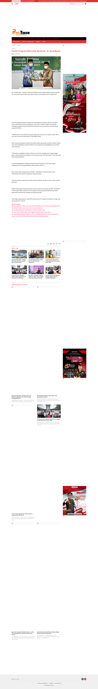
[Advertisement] (49, 17)
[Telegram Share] (57, 244)
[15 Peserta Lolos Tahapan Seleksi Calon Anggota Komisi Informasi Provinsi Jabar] (19, 269)
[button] (82, 4)
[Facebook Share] (48, 244)
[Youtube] (85, 679)
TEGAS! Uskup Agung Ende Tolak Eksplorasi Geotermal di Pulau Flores (28, 210)
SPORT (43, 41)
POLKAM (38, 38)
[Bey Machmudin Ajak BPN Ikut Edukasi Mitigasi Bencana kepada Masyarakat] (53, 269)
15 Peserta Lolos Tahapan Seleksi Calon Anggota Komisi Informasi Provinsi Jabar (31, 212)
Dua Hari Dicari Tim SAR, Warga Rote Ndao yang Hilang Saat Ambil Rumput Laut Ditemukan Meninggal (48, 1)
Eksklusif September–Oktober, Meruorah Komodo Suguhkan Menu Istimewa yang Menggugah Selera (36, 206)
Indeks (16, 3)
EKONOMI (26, 38)
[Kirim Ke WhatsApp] (60, 244)
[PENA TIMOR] (21, 32)
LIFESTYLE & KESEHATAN (28, 41)
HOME (14, 38)
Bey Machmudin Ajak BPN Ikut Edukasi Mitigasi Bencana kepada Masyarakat (30, 216)
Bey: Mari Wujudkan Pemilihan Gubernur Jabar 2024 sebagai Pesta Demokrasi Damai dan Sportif (35, 214)
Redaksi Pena (17, 53)
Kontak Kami (58, 683)
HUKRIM (32, 38)
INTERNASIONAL (16, 41)
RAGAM (13, 48)
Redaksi (51, 683)
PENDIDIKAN (55, 38)
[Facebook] (82, 679)
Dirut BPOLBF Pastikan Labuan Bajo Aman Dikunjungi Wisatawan (27, 208)
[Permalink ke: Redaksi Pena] (13, 54)
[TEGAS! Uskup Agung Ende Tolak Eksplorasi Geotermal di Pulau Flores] (53, 254)
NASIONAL (19, 38)
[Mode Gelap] (85, 4)
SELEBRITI (38, 41)
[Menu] (13, 4)
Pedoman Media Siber (42, 683)
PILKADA (49, 38)
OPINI (43, 38)
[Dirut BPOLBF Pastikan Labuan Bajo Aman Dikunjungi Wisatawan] (36, 254)
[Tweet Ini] (51, 244)
